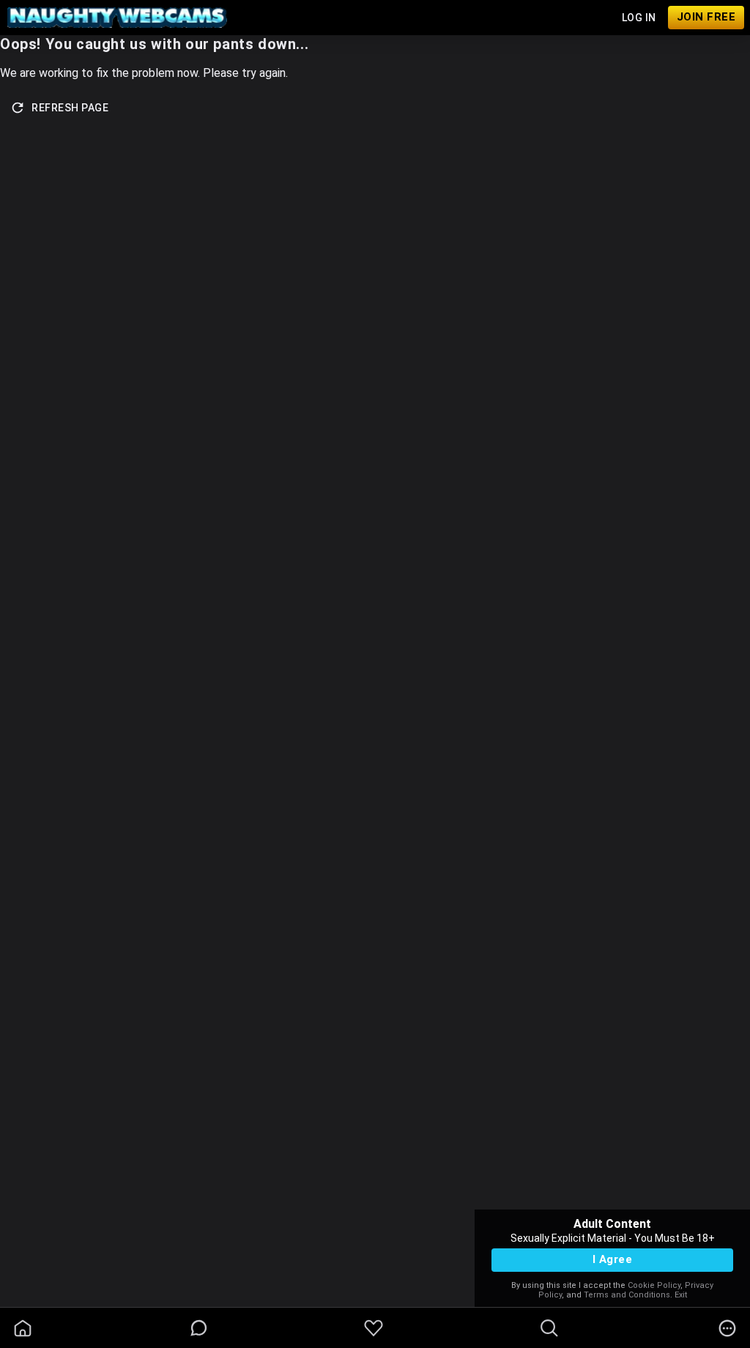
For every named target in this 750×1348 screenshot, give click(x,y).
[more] (727, 1328)
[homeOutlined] (22, 1328)
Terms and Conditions (627, 1295)
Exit (681, 1295)
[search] (549, 1328)
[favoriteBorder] (374, 1328)
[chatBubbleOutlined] (198, 1327)
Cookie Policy (654, 1285)
